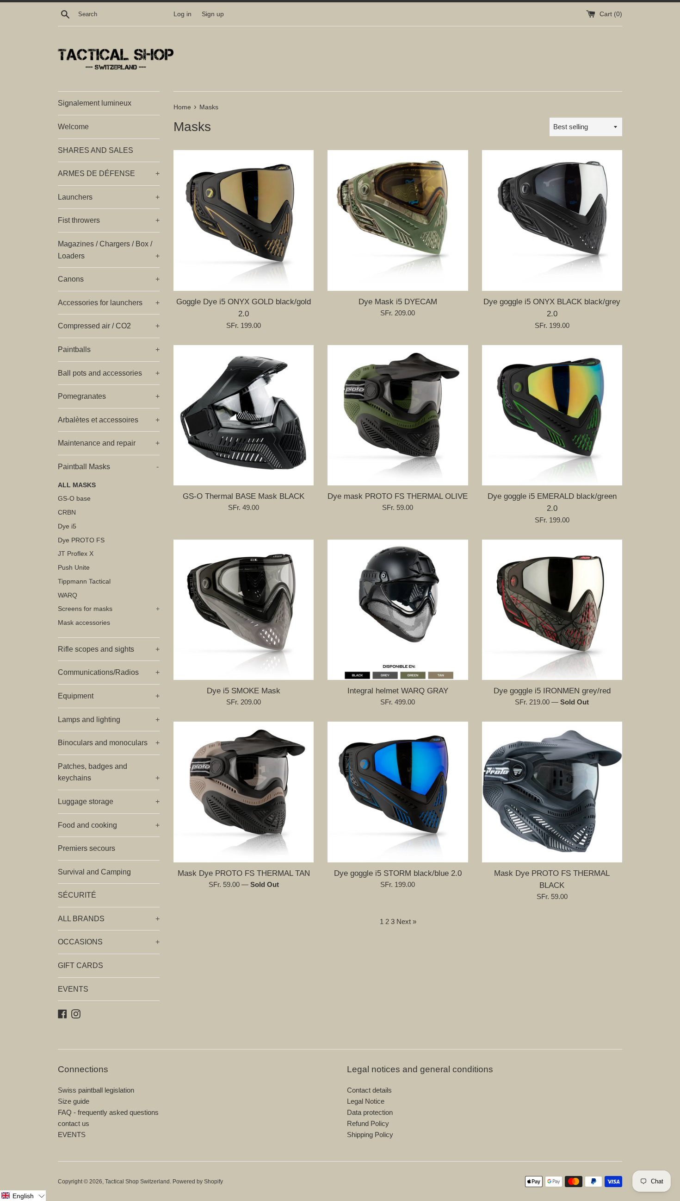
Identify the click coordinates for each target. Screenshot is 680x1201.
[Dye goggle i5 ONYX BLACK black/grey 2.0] (552, 220)
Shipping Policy (370, 1134)
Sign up (213, 14)
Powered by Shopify (198, 1181)
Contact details (369, 1090)
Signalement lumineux (94, 103)
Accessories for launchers (109, 303)
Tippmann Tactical (84, 581)
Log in (182, 14)
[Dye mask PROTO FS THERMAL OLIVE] (398, 415)
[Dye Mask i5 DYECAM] (398, 220)
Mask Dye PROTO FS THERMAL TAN (244, 873)
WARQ (67, 595)
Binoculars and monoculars (109, 743)
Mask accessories (84, 622)
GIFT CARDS (80, 965)
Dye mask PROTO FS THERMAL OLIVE (398, 496)
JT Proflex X (75, 553)
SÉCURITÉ (77, 895)
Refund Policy (368, 1123)
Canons (109, 279)
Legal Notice (365, 1101)
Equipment (109, 696)
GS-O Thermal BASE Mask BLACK (243, 496)
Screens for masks (109, 608)
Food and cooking (109, 825)
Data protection (370, 1112)
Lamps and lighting (109, 719)
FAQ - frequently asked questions (108, 1112)
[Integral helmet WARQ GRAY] (398, 610)
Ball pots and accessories (109, 373)
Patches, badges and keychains (109, 772)
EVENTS (73, 989)
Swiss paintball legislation (96, 1090)
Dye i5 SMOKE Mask (243, 690)
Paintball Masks (108, 467)
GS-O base (74, 498)
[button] (23, 1195)
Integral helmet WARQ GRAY (397, 690)
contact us (73, 1123)
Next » (406, 921)
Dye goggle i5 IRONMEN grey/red (552, 690)
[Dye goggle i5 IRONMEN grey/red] (552, 610)
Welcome (73, 127)
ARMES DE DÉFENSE (109, 173)
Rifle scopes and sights (109, 649)
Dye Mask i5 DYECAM (398, 301)
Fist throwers (109, 220)
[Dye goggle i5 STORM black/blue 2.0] (398, 792)
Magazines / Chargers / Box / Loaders (109, 250)
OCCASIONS (109, 942)
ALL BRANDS (109, 919)
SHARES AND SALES (95, 150)
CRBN (67, 512)
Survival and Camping (94, 872)
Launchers (109, 197)
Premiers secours (86, 848)
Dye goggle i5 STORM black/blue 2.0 (398, 873)
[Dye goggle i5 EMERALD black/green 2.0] (552, 415)
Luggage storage (109, 801)
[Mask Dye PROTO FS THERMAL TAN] (243, 792)
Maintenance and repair (109, 443)
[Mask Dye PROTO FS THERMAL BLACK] (552, 792)
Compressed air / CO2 (109, 326)
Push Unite (74, 567)
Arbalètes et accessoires (109, 420)
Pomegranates (109, 396)
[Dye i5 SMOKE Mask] (243, 610)
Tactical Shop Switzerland (137, 1181)
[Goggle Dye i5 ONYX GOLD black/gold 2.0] (243, 220)
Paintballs (109, 349)
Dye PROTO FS (81, 540)
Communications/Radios (109, 672)
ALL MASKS (77, 485)
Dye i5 (67, 526)
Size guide (73, 1101)
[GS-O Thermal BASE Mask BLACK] (243, 415)
